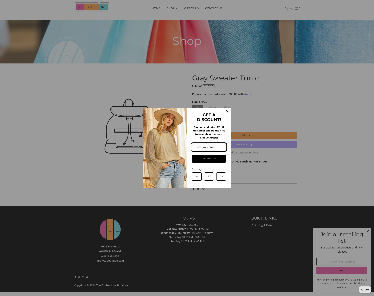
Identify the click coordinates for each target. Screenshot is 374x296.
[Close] (227, 111)
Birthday (197, 169)
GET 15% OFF (209, 158)
